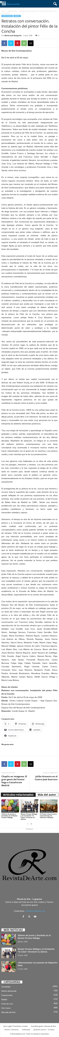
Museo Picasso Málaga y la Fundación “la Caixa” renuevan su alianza (29, 816)
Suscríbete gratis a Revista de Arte (43, 1026)
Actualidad (5, 987)
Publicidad (26, 1029)
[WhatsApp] (24, 43)
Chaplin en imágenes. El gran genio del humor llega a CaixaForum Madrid (14, 781)
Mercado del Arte (8, 1012)
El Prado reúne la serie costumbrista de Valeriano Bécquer (48, 815)
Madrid (17, 16)
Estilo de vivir (7, 1004)
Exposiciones (12, 11)
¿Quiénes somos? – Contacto (44, 1029)
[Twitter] (11, 43)
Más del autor (47, 795)
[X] (30, 917)
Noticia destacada (8, 811)
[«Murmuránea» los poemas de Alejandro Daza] (8, 966)
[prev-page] (27, 823)
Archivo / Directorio (11, 1029)
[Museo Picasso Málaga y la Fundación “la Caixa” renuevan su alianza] (29, 806)
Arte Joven (5, 1008)
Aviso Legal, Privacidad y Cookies (15, 1026)
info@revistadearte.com (35, 911)
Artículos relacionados (18, 795)
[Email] (31, 43)
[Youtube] (35, 917)
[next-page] (31, 823)
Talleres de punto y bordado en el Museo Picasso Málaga (9, 815)
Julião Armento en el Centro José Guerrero (46, 778)
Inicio (3, 11)
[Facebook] (4, 43)
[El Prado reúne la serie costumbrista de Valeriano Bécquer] (49, 806)
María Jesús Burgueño (12, 35)
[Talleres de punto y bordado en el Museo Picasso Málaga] (10, 806)
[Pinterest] (17, 43)
